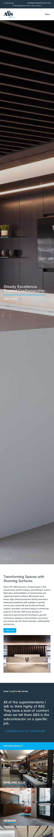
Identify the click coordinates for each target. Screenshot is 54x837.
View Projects (11, 299)
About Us (10, 630)
